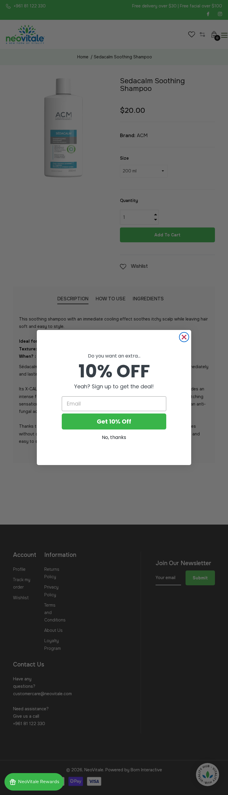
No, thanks (114, 437)
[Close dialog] (184, 337)
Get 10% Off (114, 421)
